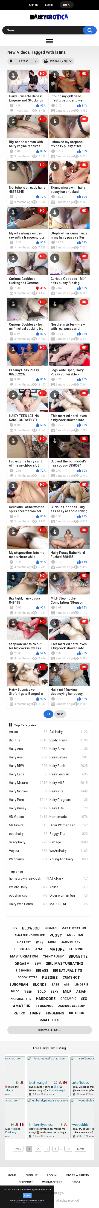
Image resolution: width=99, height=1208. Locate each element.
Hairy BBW (28, 766)
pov (14, 928)
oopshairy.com (28, 895)
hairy (35, 1013)
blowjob (31, 928)
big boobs (23, 970)
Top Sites (16, 871)
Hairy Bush (69, 766)
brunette (78, 956)
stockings (44, 1006)
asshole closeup (71, 1006)
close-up (22, 949)
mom (52, 942)
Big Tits (28, 740)
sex (84, 999)
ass (67, 984)
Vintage (69, 842)
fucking (76, 949)
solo (41, 991)
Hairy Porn (28, 800)
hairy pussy (70, 942)
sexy (54, 991)
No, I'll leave (39, 1202)
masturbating (73, 928)
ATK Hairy (69, 878)
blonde (40, 985)
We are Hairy (28, 887)
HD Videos (28, 817)
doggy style (27, 977)
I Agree (27, 1196)
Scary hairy (28, 842)
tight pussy (53, 956)
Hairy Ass (28, 757)
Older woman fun (69, 895)
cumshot (71, 977)
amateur (21, 1006)
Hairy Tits (69, 808)
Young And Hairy (69, 859)
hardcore (45, 999)
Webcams (28, 859)
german (51, 928)
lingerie (81, 984)
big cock (76, 1013)
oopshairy (28, 834)
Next (60, 714)
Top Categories (25, 725)
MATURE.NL (69, 904)
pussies (50, 977)
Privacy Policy (31, 1202)
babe (55, 984)
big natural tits (67, 970)
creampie (68, 999)
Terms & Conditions (17, 1202)
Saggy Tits (69, 834)
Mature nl (28, 825)
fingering (55, 1013)
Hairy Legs (28, 774)
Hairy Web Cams (28, 904)
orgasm (22, 964)
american (75, 935)
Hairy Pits (69, 791)
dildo (15, 991)
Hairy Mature (28, 783)
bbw (38, 963)
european (18, 985)
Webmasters (52, 1182)
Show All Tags (49, 1030)
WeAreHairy (69, 851)
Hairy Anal (28, 749)
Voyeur (28, 851)
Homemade (69, 817)
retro (19, 1013)
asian (81, 992)
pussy (56, 935)
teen (28, 991)
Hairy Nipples (28, 791)
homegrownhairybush (28, 878)
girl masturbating (64, 963)
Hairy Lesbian (69, 774)
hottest (24, 942)
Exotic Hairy (69, 740)
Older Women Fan (69, 825)
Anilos (28, 732)
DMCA (76, 1182)
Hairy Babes (69, 757)
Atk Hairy (69, 732)
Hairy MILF (69, 783)
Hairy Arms (69, 749)
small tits (48, 1020)
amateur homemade (30, 935)
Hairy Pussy (28, 808)
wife (39, 942)
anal (39, 949)
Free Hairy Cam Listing (49, 1048)
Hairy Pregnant (69, 800)
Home (12, 1175)
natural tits (21, 998)
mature (57, 949)
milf (67, 991)
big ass (42, 970)
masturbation (24, 956)
